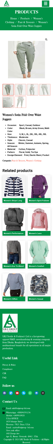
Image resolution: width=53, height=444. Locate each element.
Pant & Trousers (26, 22)
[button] (46, 39)
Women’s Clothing (33, 160)
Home (13, 18)
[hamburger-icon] (45, 3)
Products (25, 18)
